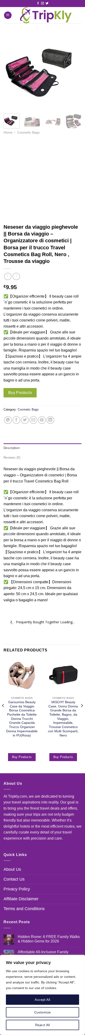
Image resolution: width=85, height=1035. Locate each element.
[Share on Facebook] (16, 420)
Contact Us (14, 879)
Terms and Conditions (24, 908)
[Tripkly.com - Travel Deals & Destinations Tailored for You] (44, 15)
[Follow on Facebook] (38, 3)
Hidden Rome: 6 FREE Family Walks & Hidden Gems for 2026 (49, 939)
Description (12, 448)
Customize (42, 1012)
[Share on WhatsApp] (8, 420)
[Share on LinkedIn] (50, 420)
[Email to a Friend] (33, 420)
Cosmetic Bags (28, 132)
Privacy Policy (17, 889)
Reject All (42, 1025)
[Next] (74, 71)
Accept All (42, 999)
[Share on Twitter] (25, 420)
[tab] (42, 448)
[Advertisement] (42, 179)
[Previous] (11, 71)
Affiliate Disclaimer (21, 899)
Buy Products (20, 393)
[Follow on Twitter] (47, 3)
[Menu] (8, 15)
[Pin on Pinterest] (42, 420)
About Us (12, 869)
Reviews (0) (12, 457)
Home (8, 132)
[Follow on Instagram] (42, 3)
